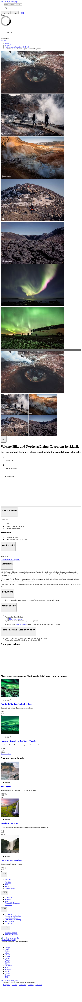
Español (7, 958)
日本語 (7, 967)
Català (7, 949)
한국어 (7, 962)
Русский (7, 973)
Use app (3, 40)
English (7, 947)
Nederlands (8, 966)
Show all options (6, 754)
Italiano (7, 964)
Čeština (7, 951)
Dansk (7, 953)
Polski (7, 971)
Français (7, 960)
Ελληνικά (8, 956)
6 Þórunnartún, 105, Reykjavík (10, 560)
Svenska (7, 975)
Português (8, 969)
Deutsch (7, 954)
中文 (6, 977)
